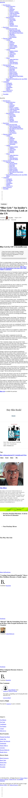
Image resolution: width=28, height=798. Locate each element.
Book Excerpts (13, 167)
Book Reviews (6, 100)
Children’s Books (13, 121)
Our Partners (3, 726)
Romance (11, 106)
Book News (6, 123)
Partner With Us (4, 745)
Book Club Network (5, 741)
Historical (11, 152)
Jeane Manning (12, 689)
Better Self (2, 572)
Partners (8, 184)
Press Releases (12, 133)
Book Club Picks (13, 170)
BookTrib (8, 585)
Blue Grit (2, 455)
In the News (12, 131)
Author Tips (3, 739)
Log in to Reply (7, 698)
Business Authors (13, 146)
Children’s (11, 148)
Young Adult (12, 116)
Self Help (11, 120)
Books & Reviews (10, 102)
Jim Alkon (11, 217)
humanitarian (8, 455)
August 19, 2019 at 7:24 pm (10, 691)
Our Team (8, 181)
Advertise (2, 747)
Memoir (11, 117)
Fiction (11, 103)
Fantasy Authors (13, 142)
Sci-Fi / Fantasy (13, 110)
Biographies (12, 114)
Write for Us (3, 730)
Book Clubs (3, 760)
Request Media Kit (4, 750)
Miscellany (12, 130)
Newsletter (5, 188)
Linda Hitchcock (10, 633)
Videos (11, 173)
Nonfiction (12, 105)
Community (6, 177)
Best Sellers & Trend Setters (16, 128)
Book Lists (12, 166)
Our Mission (9, 180)
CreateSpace (8, 269)
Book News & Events (11, 124)
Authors (8, 135)
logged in (8, 703)
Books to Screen (13, 169)
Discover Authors (7, 134)
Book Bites (12, 165)
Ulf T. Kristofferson (17, 455)
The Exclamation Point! (15, 127)
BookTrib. (2, 2)
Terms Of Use (12, 779)
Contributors (9, 183)
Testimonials (3, 743)
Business (11, 119)
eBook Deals (3, 762)
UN (23, 455)
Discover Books (7, 160)
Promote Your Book (5, 737)
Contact (2, 728)
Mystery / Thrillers (13, 107)
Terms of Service (4, 779)
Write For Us (9, 186)
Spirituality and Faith (14, 112)
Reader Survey (3, 752)
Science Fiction (13, 141)
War (25, 455)
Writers (8, 153)
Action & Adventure (14, 109)
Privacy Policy (23, 778)
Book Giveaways (7, 187)
